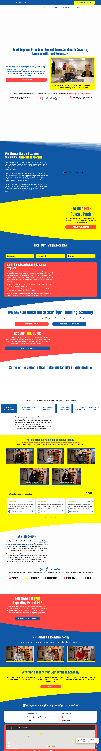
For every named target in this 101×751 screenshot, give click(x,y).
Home (44, 8)
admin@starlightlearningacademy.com (42, 717)
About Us (54, 8)
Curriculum (79, 8)
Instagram (67, 720)
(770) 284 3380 (20, 2)
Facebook (67, 717)
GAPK (90, 8)
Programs (66, 8)
